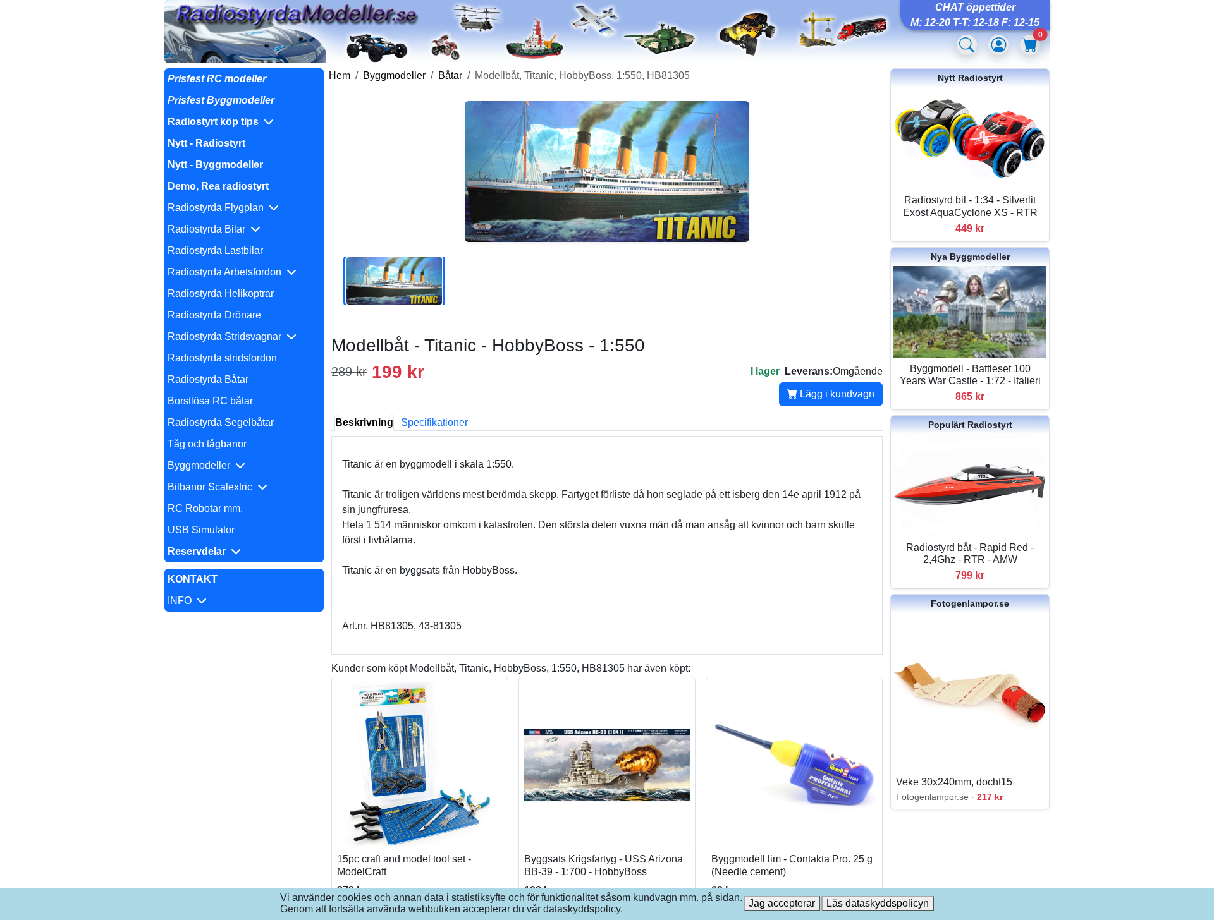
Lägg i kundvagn (835, 394)
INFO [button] (182, 600)
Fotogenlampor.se (970, 603)
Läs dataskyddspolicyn (877, 903)
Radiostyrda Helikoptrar (221, 293)
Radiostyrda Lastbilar (215, 250)
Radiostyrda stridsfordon (222, 358)
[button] (244, 122)
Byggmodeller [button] (201, 465)
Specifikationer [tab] (434, 422)
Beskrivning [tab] (364, 422)
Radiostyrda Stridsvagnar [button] (227, 336)
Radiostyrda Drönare (214, 315)
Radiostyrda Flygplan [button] (218, 207)
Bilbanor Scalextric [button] (212, 486)
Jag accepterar (782, 903)
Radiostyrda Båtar (208, 379)
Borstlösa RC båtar (210, 401)
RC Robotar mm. (205, 508)
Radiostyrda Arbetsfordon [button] (227, 272)
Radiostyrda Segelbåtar (221, 422)
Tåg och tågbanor (207, 444)
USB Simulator (201, 529)
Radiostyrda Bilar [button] (209, 229)
